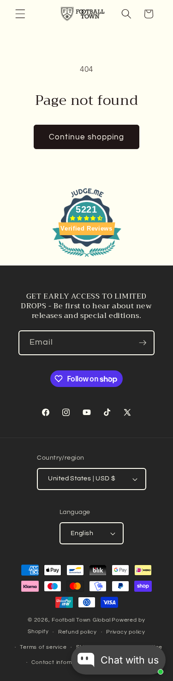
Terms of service (43, 647)
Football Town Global (81, 620)
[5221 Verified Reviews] (86, 258)
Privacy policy (125, 632)
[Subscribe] (142, 342)
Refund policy (77, 632)
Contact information (59, 662)
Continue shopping (87, 137)
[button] (20, 14)
